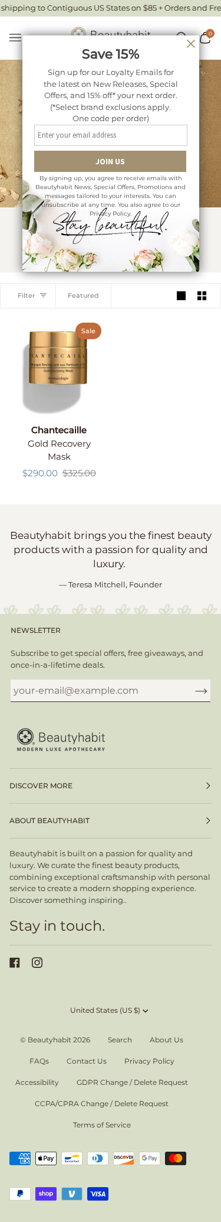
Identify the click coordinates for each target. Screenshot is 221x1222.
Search (120, 1039)
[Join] (191, 690)
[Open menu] (21, 38)
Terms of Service (102, 1124)
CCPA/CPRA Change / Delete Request (102, 1103)
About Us (166, 1039)
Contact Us (87, 1061)
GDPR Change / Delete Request (132, 1082)
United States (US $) (105, 1010)
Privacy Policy (149, 1061)
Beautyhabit (49, 1039)
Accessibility (37, 1082)
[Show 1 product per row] (181, 296)
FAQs (39, 1061)
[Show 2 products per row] (202, 296)
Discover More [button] (40, 785)
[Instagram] (37, 962)
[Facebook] (14, 962)
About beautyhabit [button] (49, 820)
